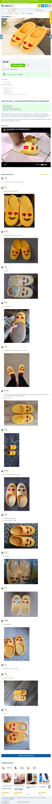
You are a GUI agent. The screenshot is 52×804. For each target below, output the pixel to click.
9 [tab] (34, 56)
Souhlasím (5, 802)
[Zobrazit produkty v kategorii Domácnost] (3, 768)
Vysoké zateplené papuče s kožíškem (18, 789)
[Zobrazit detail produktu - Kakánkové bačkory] (7, 779)
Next (51, 10)
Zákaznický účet (42, 6)
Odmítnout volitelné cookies (23, 802)
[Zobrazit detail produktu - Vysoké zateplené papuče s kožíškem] (19, 779)
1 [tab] (18, 56)
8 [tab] (32, 56)
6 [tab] (28, 56)
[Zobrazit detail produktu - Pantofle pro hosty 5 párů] (32, 779)
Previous (1, 10)
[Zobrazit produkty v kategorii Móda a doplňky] (15, 768)
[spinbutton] (6, 65)
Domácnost (9, 768)
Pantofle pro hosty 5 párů (31, 787)
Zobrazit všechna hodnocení (26, 755)
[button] (9, 65)
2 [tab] (20, 56)
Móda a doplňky (22, 768)
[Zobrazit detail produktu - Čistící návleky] (44, 779)
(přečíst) (11, 799)
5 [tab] (26, 56)
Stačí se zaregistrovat (22, 2)
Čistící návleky (42, 786)
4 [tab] (24, 56)
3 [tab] (22, 56)
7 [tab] (30, 56)
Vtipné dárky (34, 768)
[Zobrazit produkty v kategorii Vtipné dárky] (28, 768)
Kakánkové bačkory (6, 788)
